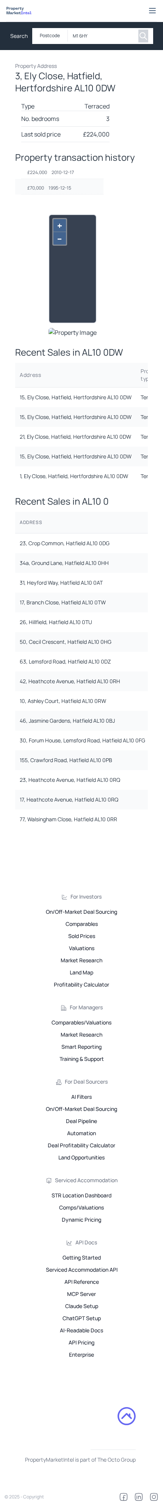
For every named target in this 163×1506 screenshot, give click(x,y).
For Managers (86, 1007)
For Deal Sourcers (86, 1081)
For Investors (86, 896)
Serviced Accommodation (86, 1180)
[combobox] (101, 36)
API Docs (86, 1242)
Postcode (50, 35)
